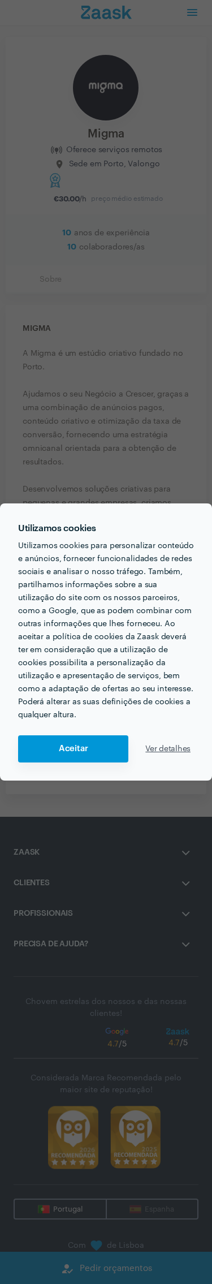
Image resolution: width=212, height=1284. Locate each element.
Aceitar (73, 748)
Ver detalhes (168, 749)
